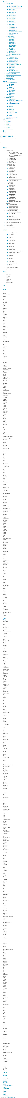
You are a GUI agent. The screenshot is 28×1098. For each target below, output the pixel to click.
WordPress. (12, 1097)
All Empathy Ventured (6, 136)
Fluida (7, 1097)
